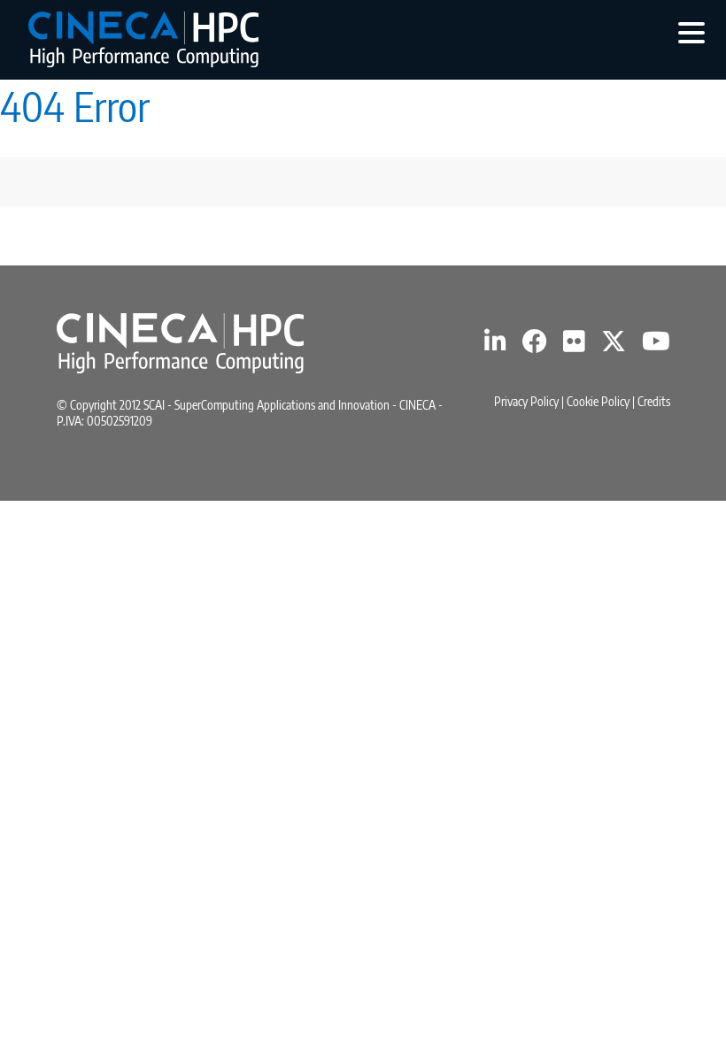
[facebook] (534, 345)
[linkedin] (495, 345)
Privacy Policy (526, 401)
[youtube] (656, 345)
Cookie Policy (598, 401)
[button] (691, 31)
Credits (653, 401)
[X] (613, 345)
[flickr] (574, 345)
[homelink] (143, 39)
